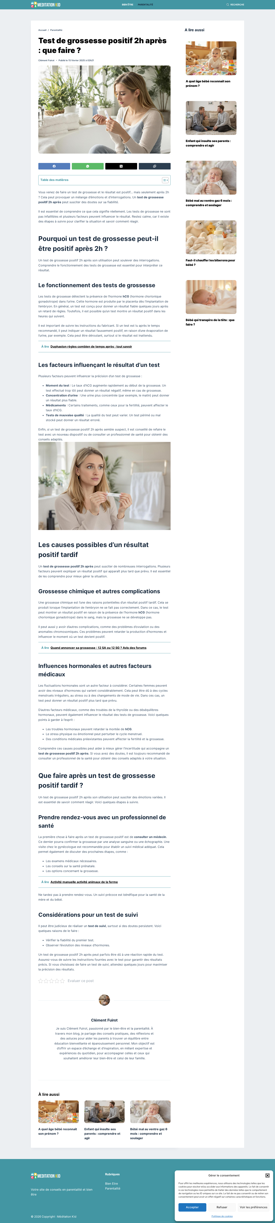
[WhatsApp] (88, 166)
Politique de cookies (222, 1216)
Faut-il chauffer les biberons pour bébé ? (210, 262)
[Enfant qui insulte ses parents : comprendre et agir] (104, 1111)
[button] (267, 1175)
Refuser (222, 1207)
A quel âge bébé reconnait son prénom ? (208, 83)
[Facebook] (54, 166)
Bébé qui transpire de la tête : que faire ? (210, 322)
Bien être (127, 4)
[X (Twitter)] (121, 166)
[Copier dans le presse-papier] (155, 166)
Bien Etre (111, 1183)
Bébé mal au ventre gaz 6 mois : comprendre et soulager (148, 1133)
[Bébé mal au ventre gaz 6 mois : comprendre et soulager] (150, 1111)
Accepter (192, 1207)
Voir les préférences (253, 1207)
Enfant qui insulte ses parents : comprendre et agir (102, 1133)
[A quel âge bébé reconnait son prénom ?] (58, 1111)
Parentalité (145, 4)
